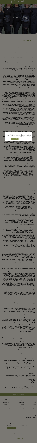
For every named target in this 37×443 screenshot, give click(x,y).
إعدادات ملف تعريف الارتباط (22, 138)
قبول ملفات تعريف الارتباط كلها (15, 138)
